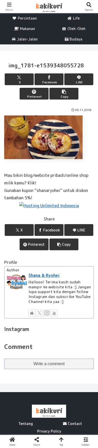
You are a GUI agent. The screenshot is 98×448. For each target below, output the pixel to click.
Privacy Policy (49, 431)
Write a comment (49, 364)
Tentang (25, 423)
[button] (63, 94)
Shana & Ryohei (44, 275)
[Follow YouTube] (54, 313)
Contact (74, 423)
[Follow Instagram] (46, 313)
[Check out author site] (31, 313)
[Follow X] (39, 313)
